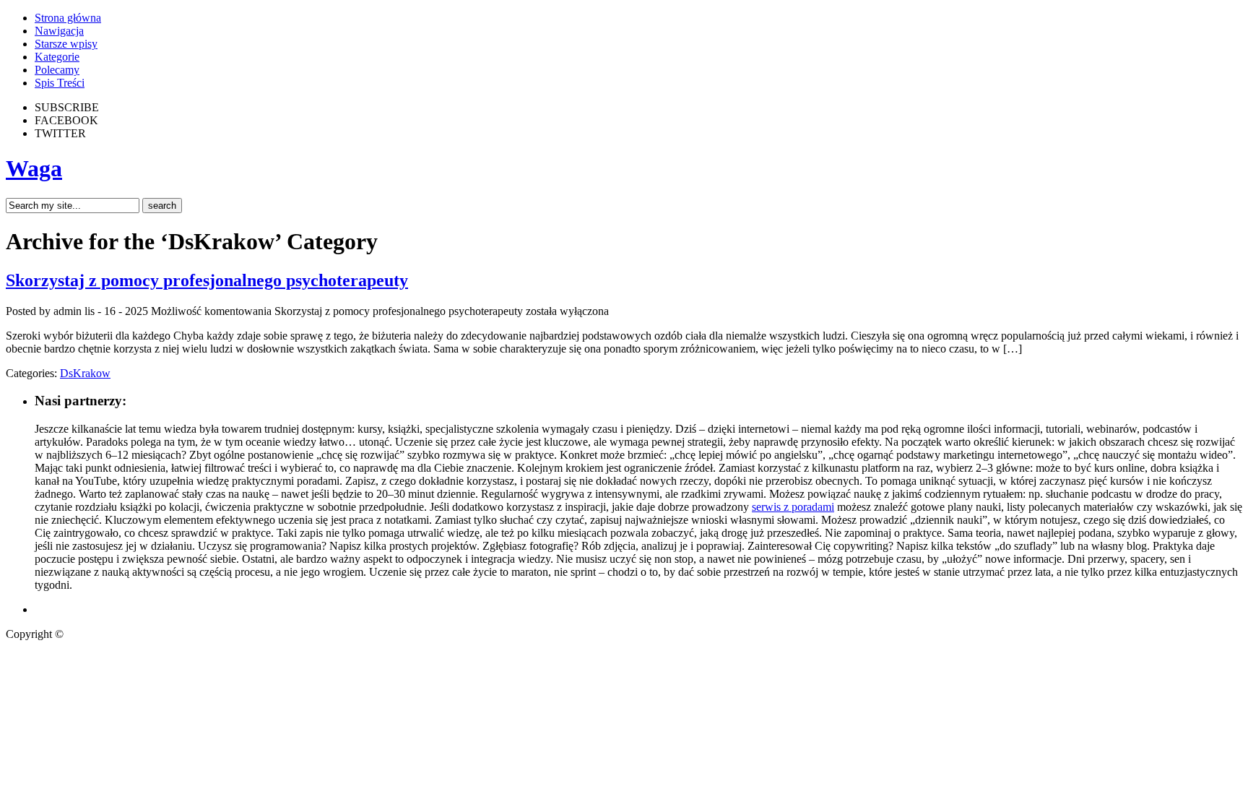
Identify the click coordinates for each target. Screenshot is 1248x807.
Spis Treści (59, 83)
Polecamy (57, 70)
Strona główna (68, 18)
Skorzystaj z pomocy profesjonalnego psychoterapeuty (207, 280)
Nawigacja (59, 31)
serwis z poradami (793, 507)
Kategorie (57, 57)
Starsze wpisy (66, 44)
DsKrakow (85, 373)
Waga (34, 168)
